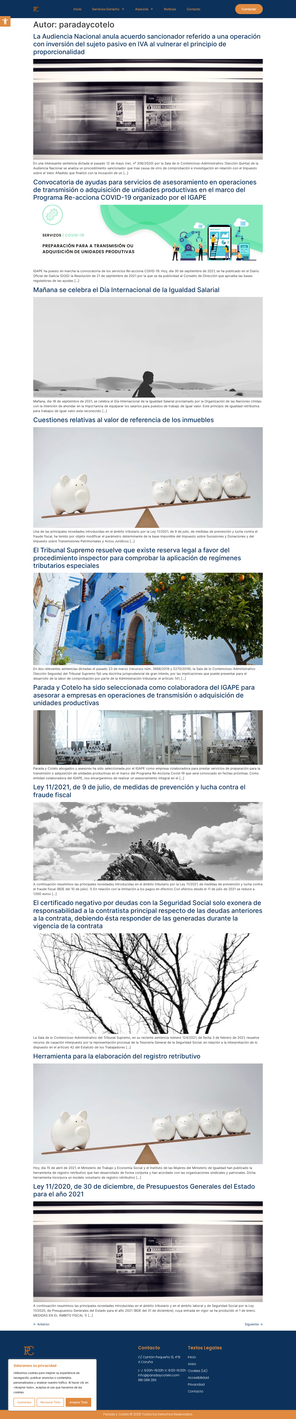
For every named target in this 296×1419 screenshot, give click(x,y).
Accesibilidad (198, 1377)
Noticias (170, 9)
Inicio (77, 9)
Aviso (192, 1364)
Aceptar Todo (78, 1402)
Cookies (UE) (197, 1370)
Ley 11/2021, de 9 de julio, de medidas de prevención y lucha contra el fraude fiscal (139, 791)
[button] (5, 21)
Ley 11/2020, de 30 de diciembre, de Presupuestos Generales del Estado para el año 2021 (144, 1190)
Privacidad (196, 1384)
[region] (52, 1385)
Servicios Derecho (105, 9)
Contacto (193, 9)
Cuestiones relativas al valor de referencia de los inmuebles (123, 420)
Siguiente (254, 1324)
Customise (24, 1402)
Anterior (41, 1324)
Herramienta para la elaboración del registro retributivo (116, 1056)
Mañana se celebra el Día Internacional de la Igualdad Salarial (126, 290)
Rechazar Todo (50, 1402)
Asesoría (141, 9)
